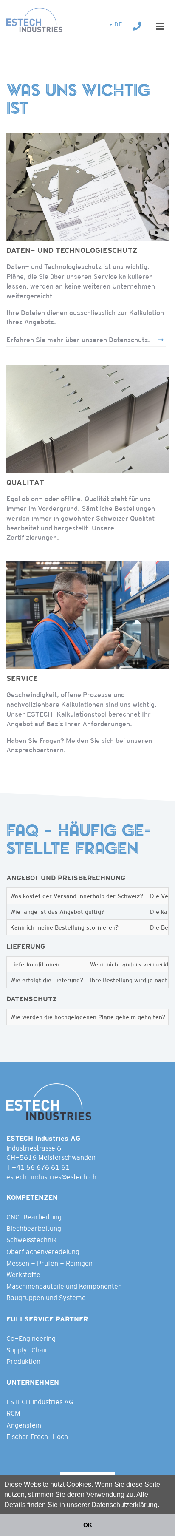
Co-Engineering (31, 1338)
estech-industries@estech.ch (51, 1177)
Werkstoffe (23, 1274)
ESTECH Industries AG (39, 1402)
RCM (13, 1413)
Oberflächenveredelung (42, 1251)
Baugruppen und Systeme (46, 1297)
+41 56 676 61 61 (41, 1167)
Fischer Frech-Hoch (37, 1436)
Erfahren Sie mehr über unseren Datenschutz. (78, 340)
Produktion (23, 1361)
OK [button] (87, 1525)
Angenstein (23, 1425)
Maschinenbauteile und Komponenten (64, 1286)
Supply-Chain (27, 1350)
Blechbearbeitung (33, 1228)
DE (117, 24)
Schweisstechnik (31, 1240)
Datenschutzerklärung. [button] (125, 1504)
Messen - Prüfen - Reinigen (49, 1263)
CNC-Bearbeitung (34, 1217)
